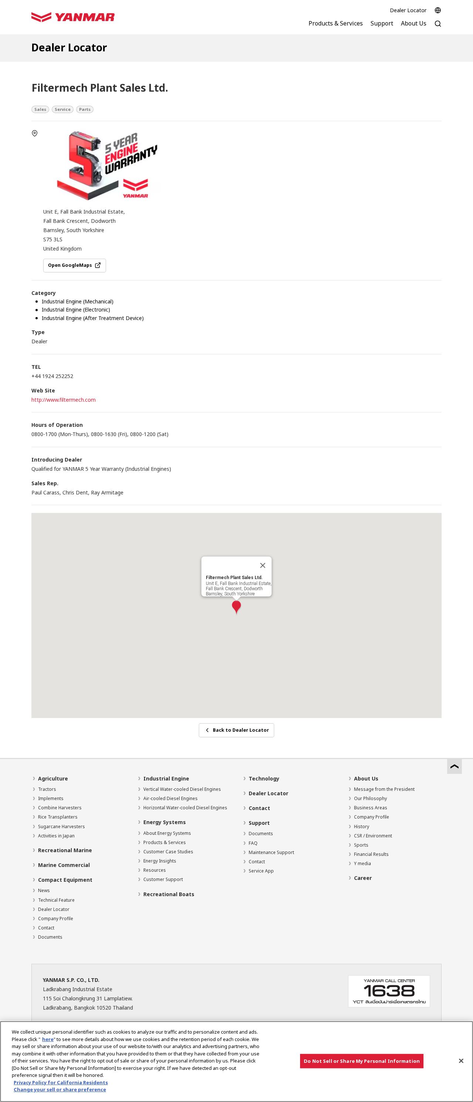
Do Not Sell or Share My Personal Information (362, 1060)
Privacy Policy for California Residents (61, 1082)
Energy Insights (159, 861)
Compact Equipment (65, 879)
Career (363, 877)
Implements (51, 798)
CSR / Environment (373, 836)
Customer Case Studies (168, 851)
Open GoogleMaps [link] (70, 265)
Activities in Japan (56, 836)
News (44, 890)
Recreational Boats (168, 894)
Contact (46, 928)
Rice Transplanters (58, 817)
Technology (264, 778)
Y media (362, 863)
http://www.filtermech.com (63, 399)
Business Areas (370, 808)
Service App (261, 871)
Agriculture (53, 778)
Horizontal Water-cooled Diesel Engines (185, 808)
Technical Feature (56, 900)
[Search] (438, 27)
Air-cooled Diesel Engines (170, 798)
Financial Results (371, 854)
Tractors (47, 789)
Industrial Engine (166, 778)
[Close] (263, 565)
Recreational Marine (65, 850)
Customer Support (163, 879)
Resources (154, 870)
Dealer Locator (408, 10)
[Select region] (438, 10)
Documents (50, 937)
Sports (361, 845)
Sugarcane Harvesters (61, 826)
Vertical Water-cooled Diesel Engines (182, 789)
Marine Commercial (64, 864)
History (361, 826)
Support (259, 822)
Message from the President (384, 789)
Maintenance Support (271, 852)
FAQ (253, 843)
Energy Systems (164, 822)
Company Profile (55, 918)
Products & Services (164, 842)
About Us (366, 778)
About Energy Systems (167, 833)
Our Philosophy (370, 798)
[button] (236, 608)
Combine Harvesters (60, 808)
